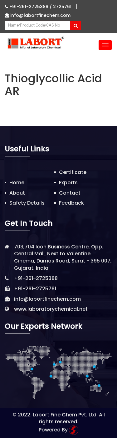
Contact (69, 192)
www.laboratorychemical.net (51, 309)
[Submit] (75, 25)
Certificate (72, 172)
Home (16, 182)
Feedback (71, 202)
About (17, 192)
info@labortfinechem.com (40, 15)
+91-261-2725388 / (30, 6)
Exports (68, 182)
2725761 (62, 6)
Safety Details (27, 202)
